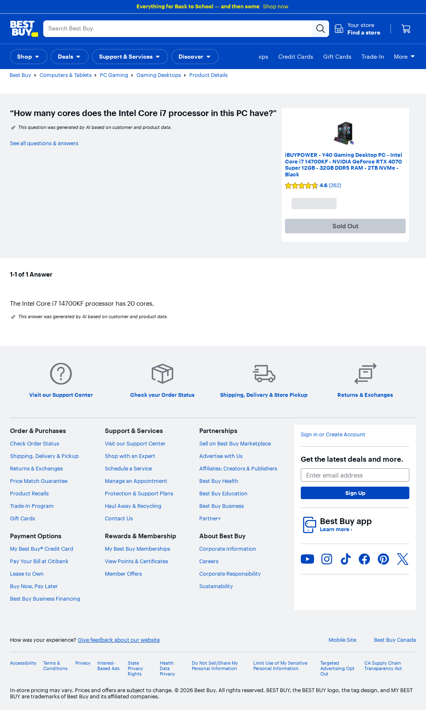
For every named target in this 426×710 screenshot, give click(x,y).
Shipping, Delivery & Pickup (44, 456)
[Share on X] (402, 559)
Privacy (83, 663)
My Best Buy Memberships (137, 548)
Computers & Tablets (66, 75)
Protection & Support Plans (139, 493)
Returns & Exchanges (36, 468)
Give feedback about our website (119, 640)
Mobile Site (342, 640)
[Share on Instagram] (326, 559)
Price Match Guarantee (38, 480)
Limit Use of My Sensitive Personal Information (280, 666)
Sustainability (216, 586)
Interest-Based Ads (108, 666)
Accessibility (23, 663)
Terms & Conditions (55, 666)
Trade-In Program (32, 505)
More (401, 56)
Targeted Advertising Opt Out (337, 669)
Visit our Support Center (135, 443)
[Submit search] (320, 28)
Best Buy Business (221, 505)
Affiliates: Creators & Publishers (238, 468)
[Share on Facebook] (364, 559)
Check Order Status (34, 443)
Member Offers (123, 573)
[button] (357, 28)
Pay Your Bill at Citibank (39, 561)
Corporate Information (227, 548)
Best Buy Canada (395, 640)
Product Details (208, 75)
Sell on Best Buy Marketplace (235, 443)
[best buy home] (24, 28)
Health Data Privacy (167, 669)
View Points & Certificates (136, 561)
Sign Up (355, 493)
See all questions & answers (44, 143)
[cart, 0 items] (406, 29)
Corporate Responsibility (230, 573)
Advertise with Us (221, 456)
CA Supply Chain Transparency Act (383, 666)
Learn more (336, 529)
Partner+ (210, 518)
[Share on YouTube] (307, 559)
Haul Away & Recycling (133, 505)
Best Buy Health (218, 480)
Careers (208, 561)
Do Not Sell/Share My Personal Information (215, 666)
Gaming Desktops (158, 75)
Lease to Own (27, 573)
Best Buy (20, 75)
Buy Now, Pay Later (34, 586)
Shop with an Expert (130, 456)
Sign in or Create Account (333, 434)
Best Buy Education (223, 493)
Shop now (275, 6)
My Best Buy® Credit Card (41, 548)
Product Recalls (29, 493)
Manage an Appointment (136, 480)
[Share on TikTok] (345, 559)
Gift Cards (22, 518)
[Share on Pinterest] (383, 559)
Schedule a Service (128, 468)
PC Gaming (114, 75)
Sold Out (345, 226)
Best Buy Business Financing (45, 598)
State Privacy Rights (135, 669)
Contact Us (119, 518)
